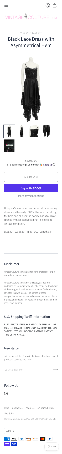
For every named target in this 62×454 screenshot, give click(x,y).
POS (28, 419)
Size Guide (9, 413)
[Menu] (6, 5)
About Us (30, 408)
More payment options (31, 196)
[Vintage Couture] (31, 16)
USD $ (8, 430)
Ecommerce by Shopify (45, 419)
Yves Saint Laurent (31, 33)
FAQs (6, 408)
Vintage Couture (18, 419)
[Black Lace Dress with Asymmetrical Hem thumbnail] (9, 131)
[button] (31, 165)
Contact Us (17, 408)
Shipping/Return (46, 408)
